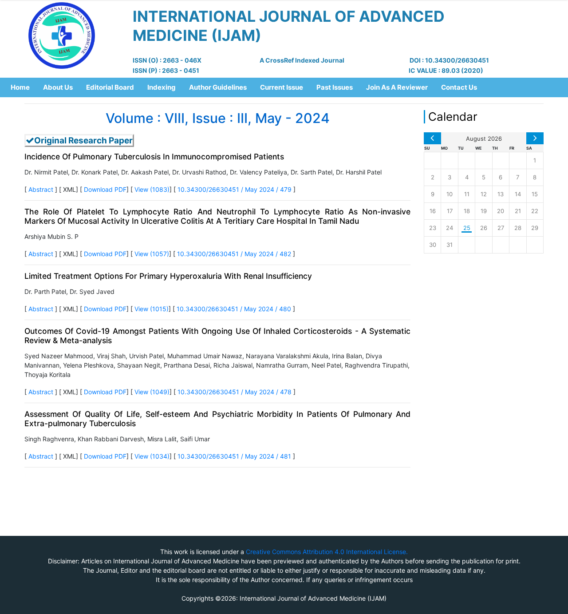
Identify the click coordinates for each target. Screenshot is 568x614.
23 (432, 227)
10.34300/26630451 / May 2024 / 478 (235, 392)
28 (517, 227)
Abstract (40, 189)
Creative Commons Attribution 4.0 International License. (327, 551)
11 (466, 194)
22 (534, 210)
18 (467, 210)
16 (433, 210)
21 (518, 210)
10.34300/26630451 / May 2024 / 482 (235, 253)
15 (535, 194)
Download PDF (105, 189)
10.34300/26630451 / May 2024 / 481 (235, 456)
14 (518, 194)
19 (484, 210)
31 (449, 244)
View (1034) (152, 456)
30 (432, 244)
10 (449, 194)
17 (450, 210)
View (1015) (151, 309)
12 (484, 194)
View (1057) (151, 253)
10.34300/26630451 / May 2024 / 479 (235, 189)
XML (69, 189)
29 (534, 227)
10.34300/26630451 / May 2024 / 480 (235, 309)
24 (449, 227)
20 (500, 210)
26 (483, 227)
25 (466, 227)
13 (500, 194)
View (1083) (152, 189)
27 (500, 227)
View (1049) (152, 392)
